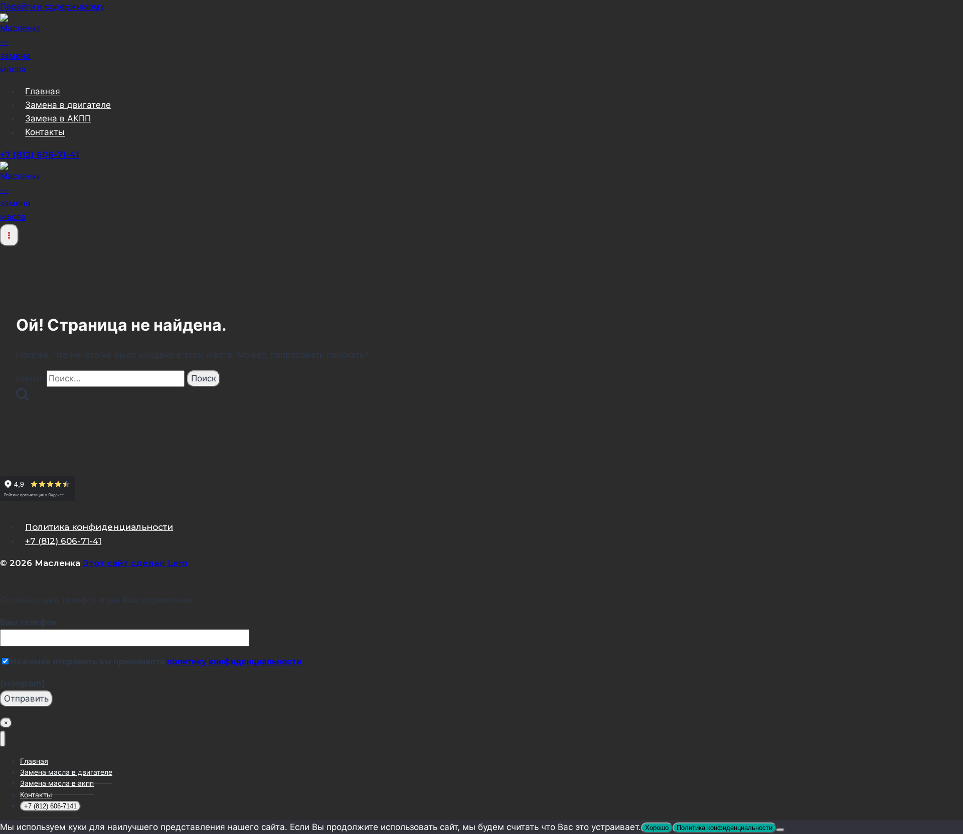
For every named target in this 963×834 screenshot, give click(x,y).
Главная (42, 91)
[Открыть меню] (9, 235)
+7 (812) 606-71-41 (39, 155)
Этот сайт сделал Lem (135, 563)
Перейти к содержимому (52, 7)
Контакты (45, 132)
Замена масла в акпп (57, 783)
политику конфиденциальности (234, 661)
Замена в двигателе (68, 105)
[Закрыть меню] (3, 739)
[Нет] (780, 829)
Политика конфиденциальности (99, 527)
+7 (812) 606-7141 (50, 806)
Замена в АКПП (58, 118)
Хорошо (657, 827)
